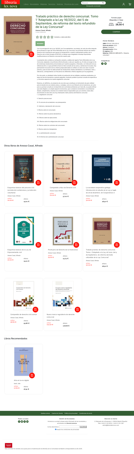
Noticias (60, 4)
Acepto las (68, 429)
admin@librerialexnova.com (111, 425)
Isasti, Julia (17, 383)
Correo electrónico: (53, 427)
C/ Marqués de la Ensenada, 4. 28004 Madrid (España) (110, 421)
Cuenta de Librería (57, 413)
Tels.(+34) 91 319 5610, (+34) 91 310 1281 (111, 423)
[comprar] (38, 155)
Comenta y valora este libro (62, 37)
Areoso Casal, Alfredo (43, 30)
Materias (43, 4)
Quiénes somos (45, 413)
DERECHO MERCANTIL (116, 53)
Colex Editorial (41, 32)
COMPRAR (116, 32)
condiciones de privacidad (71, 429)
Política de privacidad (71, 413)
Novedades (34, 4)
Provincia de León (71, 4)
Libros (26, 4)
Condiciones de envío (85, 413)
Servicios (51, 4)
